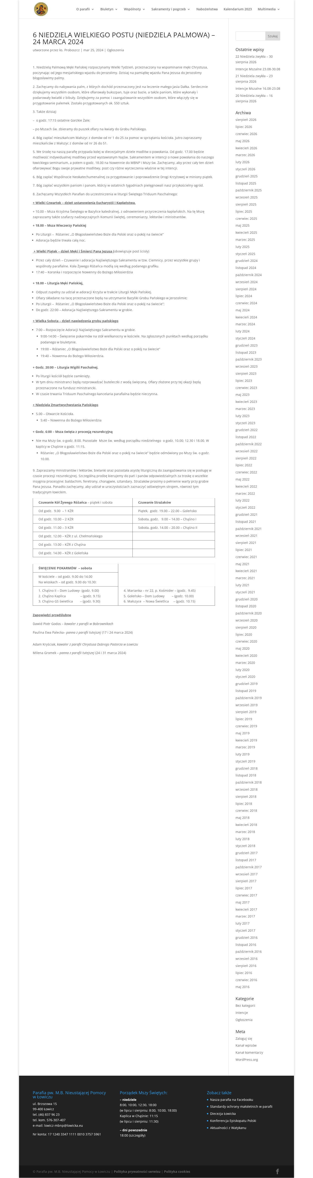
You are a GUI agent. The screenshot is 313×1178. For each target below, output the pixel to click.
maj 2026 (243, 141)
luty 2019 (243, 754)
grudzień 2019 (247, 683)
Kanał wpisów (246, 1045)
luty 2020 (243, 670)
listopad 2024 (246, 268)
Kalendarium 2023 (238, 9)
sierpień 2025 (246, 204)
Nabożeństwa (207, 9)
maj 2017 (243, 902)
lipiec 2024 (244, 296)
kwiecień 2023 (246, 401)
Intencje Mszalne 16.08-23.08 (258, 88)
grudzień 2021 (247, 514)
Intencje (242, 1012)
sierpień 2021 (246, 542)
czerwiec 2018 (246, 810)
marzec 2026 (245, 155)
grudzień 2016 (247, 937)
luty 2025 (243, 246)
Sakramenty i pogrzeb (168, 9)
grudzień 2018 (247, 768)
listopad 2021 (246, 521)
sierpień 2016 (246, 966)
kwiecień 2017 (246, 909)
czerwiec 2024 (246, 303)
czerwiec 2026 (246, 134)
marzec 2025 (245, 239)
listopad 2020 (246, 606)
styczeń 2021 (245, 592)
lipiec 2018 (244, 803)
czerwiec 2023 (246, 387)
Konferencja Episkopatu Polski (233, 1120)
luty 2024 (243, 331)
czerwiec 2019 (246, 726)
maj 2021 (243, 564)
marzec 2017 (245, 916)
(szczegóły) (137, 1135)
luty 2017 (243, 923)
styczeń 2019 (245, 761)
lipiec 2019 (244, 719)
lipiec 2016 (244, 973)
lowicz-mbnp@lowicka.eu (63, 1125)
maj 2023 (243, 394)
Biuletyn (106, 9)
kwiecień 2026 (246, 148)
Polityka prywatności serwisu (137, 1171)
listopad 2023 (246, 352)
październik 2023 (249, 359)
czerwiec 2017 (246, 895)
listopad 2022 (246, 437)
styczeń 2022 (245, 507)
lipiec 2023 (244, 380)
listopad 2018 (246, 775)
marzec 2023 (245, 409)
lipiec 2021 (244, 550)
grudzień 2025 (247, 176)
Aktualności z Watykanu (228, 1128)
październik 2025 (249, 190)
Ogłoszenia (115, 50)
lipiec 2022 (244, 465)
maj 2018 (243, 817)
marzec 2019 (245, 747)
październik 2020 (249, 613)
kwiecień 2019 (246, 740)
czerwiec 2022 (246, 472)
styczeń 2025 (245, 254)
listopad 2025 (246, 183)
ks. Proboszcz (69, 50)
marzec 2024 (245, 324)
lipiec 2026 (244, 127)
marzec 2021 (245, 578)
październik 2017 (249, 867)
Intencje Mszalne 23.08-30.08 (258, 69)
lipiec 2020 (244, 634)
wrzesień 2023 (247, 366)
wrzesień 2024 (247, 282)
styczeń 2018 (245, 846)
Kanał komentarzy (249, 1052)
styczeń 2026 (245, 169)
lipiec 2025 (244, 211)
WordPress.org (247, 1059)
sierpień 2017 (246, 881)
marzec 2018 (245, 832)
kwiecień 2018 (246, 824)
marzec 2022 (245, 493)
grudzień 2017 (247, 853)
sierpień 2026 (246, 119)
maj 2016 (243, 987)
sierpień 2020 (246, 627)
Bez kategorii (245, 1005)
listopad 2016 (246, 944)
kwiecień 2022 (246, 486)
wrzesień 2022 (247, 451)
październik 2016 (249, 951)
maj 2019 (243, 733)
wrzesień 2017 (247, 874)
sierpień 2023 (246, 373)
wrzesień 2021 (247, 535)
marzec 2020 (245, 662)
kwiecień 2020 (246, 655)
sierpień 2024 (246, 289)
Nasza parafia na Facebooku (231, 1099)
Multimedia (267, 9)
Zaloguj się (244, 1038)
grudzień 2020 (247, 599)
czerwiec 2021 (246, 557)
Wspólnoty (132, 9)
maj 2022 (243, 479)
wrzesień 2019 (247, 705)
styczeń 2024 (245, 338)
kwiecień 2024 (246, 317)
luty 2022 (243, 500)
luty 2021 (243, 585)
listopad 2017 (246, 860)
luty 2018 (243, 839)
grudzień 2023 (247, 345)
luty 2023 (243, 416)
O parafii (83, 9)
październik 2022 (249, 444)
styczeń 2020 (245, 676)
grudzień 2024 (247, 260)
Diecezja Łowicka (223, 1113)
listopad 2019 (246, 691)
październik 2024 (249, 275)
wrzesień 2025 (247, 197)
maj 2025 (243, 225)
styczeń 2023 (245, 423)
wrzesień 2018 (247, 789)
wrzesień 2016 (247, 958)
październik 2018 (249, 782)
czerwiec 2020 (246, 641)
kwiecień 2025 (246, 232)
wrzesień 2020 (247, 620)
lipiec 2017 (244, 888)
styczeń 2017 (245, 930)
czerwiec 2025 (246, 218)
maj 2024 (243, 310)
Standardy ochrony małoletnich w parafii (241, 1106)
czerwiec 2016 (246, 980)
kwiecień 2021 (246, 571)
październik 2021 (249, 529)
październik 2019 (249, 698)
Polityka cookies (177, 1171)
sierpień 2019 (246, 712)
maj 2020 (243, 648)
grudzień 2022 (247, 430)
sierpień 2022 (246, 458)
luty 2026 (243, 162)
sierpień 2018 (246, 796)
